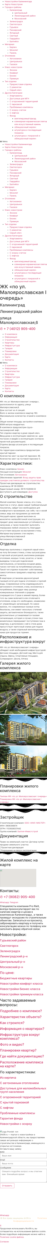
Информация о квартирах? (22, 1029)
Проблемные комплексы (21, 107)
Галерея (8, 348)
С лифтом (14, 113)
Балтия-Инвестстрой (28, 831)
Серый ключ (15, 90)
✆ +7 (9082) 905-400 (17, 897)
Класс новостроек (13, 67)
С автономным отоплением (19, 1083)
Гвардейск (15, 38)
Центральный (20, 13)
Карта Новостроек (14, 4)
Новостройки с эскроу (16, 1124)
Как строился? (12, 1023)
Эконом (13, 70)
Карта (7, 357)
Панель (13, 53)
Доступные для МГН (19, 98)
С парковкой (16, 104)
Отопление (10, 56)
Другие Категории (13, 93)
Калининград (16, 10)
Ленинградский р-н (14, 956)
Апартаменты (16, 96)
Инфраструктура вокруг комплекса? (20, 1037)
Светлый (14, 36)
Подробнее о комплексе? (21, 1011)
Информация (11, 337)
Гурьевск (14, 27)
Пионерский (15, 30)
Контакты (9, 360)
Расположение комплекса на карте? (21, 1064)
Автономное (15, 58)
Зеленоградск (16, 21)
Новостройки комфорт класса (21, 983)
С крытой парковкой (14, 1102)
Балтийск (14, 41)
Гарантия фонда (11, 1118)
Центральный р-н (12, 961)
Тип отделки (11, 81)
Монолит (14, 50)
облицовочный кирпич (25, 127)
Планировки (11, 351)
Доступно (33, 492)
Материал (9, 44)
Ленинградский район (25, 16)
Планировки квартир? (18, 1050)
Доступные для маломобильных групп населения (23, 1090)
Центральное (16, 61)
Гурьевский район (13, 940)
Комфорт (14, 73)
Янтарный (14, 33)
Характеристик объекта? (21, 1017)
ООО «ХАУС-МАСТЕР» (35, 823)
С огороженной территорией (24, 101)
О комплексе (11, 334)
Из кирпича (8, 1077)
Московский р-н (11, 967)
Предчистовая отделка (21, 84)
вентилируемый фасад (25, 118)
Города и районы (13, 7)
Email (2, 1160)
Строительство (12, 340)
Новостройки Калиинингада (18, 1)
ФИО (2, 1152)
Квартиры (9, 342)
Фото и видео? (12, 1044)
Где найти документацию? (22, 1056)
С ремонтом (15, 87)
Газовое (13, 64)
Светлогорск (16, 24)
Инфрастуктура (12, 345)
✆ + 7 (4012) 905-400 (17, 329)
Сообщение (5, 1168)
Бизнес (13, 76)
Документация (12, 354)
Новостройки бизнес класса (20, 989)
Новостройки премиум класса (21, 994)
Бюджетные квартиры (16, 978)
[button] (23, 141)
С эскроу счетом (18, 110)
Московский (20, 18)
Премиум (14, 78)
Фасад (13, 116)
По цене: (7, 973)
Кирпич (13, 47)
